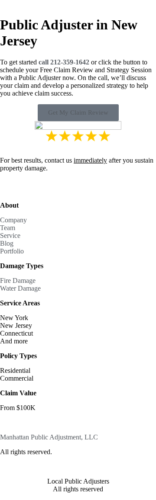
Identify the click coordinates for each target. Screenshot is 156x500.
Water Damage (20, 288)
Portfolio (12, 251)
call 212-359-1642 (64, 62)
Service (10, 235)
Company (13, 220)
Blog (6, 243)
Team (7, 227)
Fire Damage (18, 280)
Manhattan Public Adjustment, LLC (49, 437)
